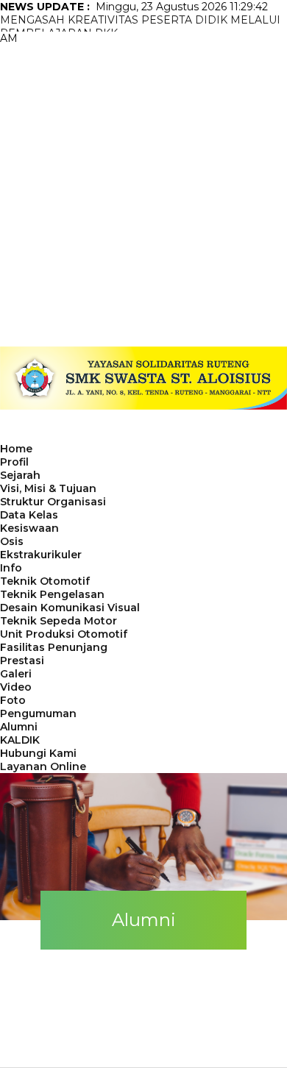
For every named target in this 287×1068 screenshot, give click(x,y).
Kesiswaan (29, 528)
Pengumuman (38, 713)
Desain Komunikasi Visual (70, 607)
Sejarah (20, 475)
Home (16, 448)
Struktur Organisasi (53, 501)
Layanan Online (43, 766)
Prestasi (22, 660)
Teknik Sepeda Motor (58, 620)
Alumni (19, 726)
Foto (13, 700)
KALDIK (20, 740)
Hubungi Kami (38, 753)
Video (16, 687)
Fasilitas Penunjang (53, 647)
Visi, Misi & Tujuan (48, 488)
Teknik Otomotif (45, 581)
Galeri (16, 673)
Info (11, 567)
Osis (12, 541)
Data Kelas (29, 514)
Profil (14, 462)
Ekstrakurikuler (41, 554)
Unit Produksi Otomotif (63, 634)
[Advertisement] (143, 195)
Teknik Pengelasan (52, 594)
